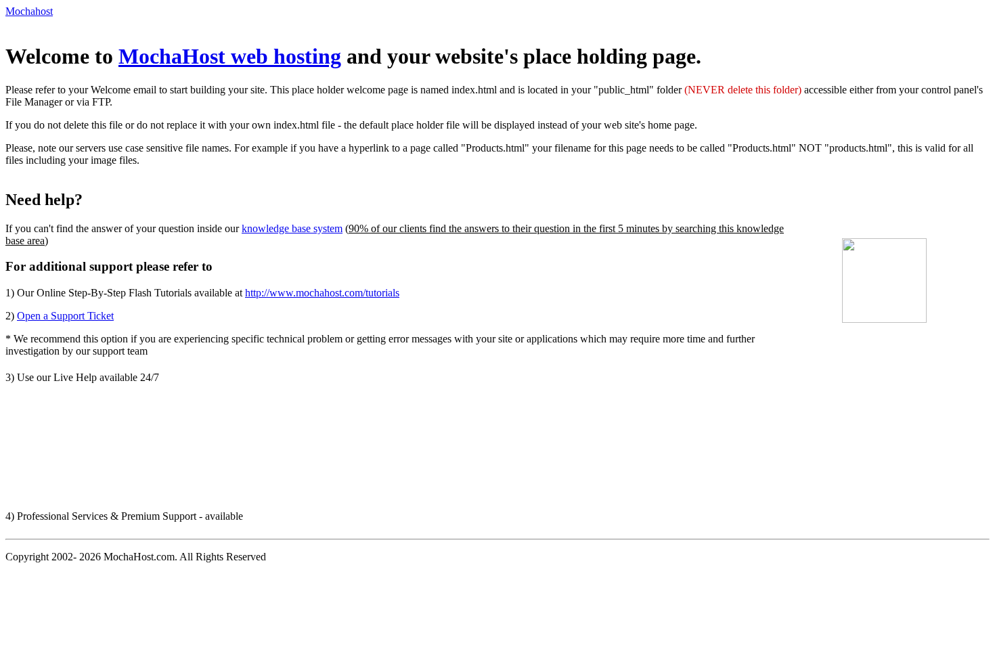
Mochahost (29, 11)
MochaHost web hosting (229, 56)
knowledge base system (292, 228)
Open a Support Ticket (65, 315)
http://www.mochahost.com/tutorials (322, 292)
